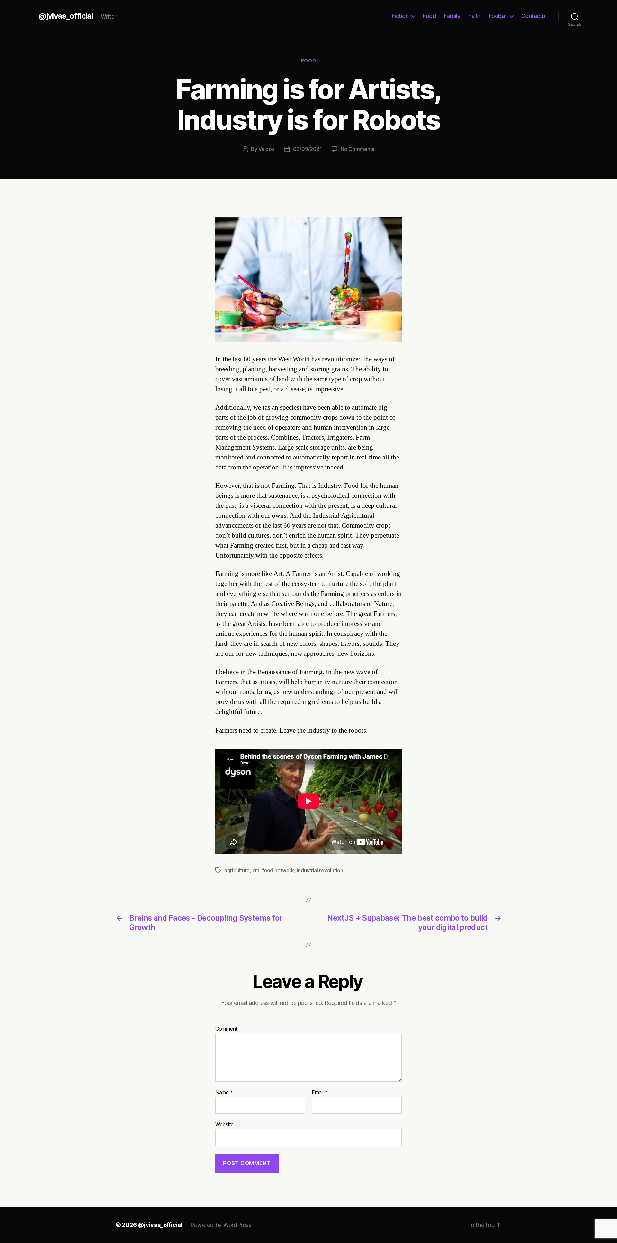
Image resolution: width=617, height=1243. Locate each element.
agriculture (237, 870)
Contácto (533, 16)
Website (224, 1124)
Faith (474, 16)
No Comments (357, 149)
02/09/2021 (307, 149)
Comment (226, 1029)
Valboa (266, 149)
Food (429, 16)
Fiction (400, 16)
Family (452, 16)
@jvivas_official (66, 16)
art (256, 870)
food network (278, 870)
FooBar (498, 16)
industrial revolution (320, 870)
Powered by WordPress (221, 1224)
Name (224, 1093)
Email (320, 1093)
